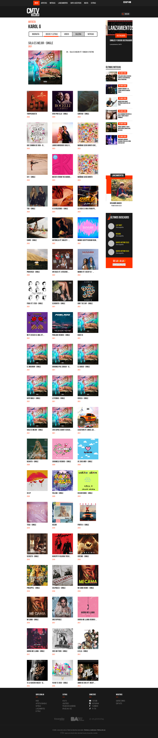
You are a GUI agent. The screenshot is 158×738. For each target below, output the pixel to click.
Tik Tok (94, 709)
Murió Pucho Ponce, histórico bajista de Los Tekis (124, 103)
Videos (66, 34)
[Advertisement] (119, 159)
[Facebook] (130, 2)
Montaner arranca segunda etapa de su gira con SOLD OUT (124, 141)
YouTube (94, 701)
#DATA (86, 3)
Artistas (44, 3)
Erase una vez (67, 709)
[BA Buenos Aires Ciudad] (77, 719)
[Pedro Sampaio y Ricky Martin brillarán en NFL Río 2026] (111, 127)
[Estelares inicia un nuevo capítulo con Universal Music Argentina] (111, 76)
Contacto (119, 703)
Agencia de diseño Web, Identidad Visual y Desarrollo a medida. (81, 733)
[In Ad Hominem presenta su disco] (111, 115)
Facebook (95, 706)
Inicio (36, 3)
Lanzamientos (63, 3)
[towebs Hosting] (59, 719)
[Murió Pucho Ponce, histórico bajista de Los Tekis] (111, 102)
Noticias (52, 3)
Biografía (35, 34)
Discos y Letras (52, 34)
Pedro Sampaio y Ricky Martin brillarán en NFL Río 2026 (124, 128)
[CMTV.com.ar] (34, 12)
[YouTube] (124, 2)
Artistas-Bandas (41, 703)
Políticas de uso (101, 730)
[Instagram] (126, 2)
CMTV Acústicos (75, 3)
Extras (93, 3)
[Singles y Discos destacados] (119, 27)
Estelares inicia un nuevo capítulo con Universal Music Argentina (124, 77)
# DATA (65, 701)
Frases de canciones (69, 706)
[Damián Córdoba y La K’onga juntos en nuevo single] (111, 89)
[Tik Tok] (128, 2)
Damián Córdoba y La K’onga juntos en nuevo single (124, 90)
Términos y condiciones (90, 730)
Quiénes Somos (120, 701)
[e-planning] (96, 719)
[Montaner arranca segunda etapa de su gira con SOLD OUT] (111, 140)
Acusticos (66, 703)
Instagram (95, 703)
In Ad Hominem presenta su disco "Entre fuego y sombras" (124, 115)
